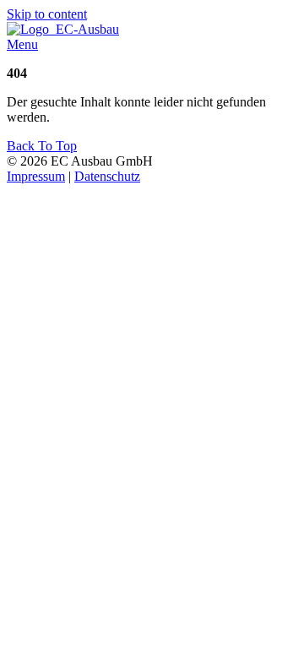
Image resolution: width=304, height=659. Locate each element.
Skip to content (47, 14)
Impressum (36, 176)
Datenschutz (107, 176)
